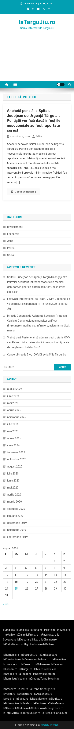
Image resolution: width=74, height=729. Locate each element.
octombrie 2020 (16, 459)
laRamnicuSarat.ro (44, 673)
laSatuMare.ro (55, 703)
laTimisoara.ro (11, 664)
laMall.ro (10, 634)
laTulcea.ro (49, 712)
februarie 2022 (16, 452)
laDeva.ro (57, 664)
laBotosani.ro (11, 703)
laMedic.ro (23, 629)
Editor (39, 136)
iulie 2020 (13, 473)
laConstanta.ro (12, 659)
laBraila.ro (26, 703)
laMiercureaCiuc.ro (45, 669)
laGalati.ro (44, 659)
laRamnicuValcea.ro (15, 678)
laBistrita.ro (55, 698)
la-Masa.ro (63, 629)
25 (16, 588)
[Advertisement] (37, 60)
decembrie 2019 (17, 522)
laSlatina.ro (22, 708)
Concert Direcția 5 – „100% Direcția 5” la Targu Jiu (36, 354)
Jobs (10, 240)
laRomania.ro (11, 654)
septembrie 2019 (17, 536)
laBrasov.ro (9, 689)
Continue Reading (25, 191)
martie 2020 (14, 501)
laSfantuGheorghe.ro (42, 689)
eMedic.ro (9, 629)
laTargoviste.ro (54, 708)
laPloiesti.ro (59, 659)
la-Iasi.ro (23, 689)
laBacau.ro (22, 698)
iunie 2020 (13, 480)
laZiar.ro (21, 634)
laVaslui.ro (10, 693)
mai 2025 (12, 431)
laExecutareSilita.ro (28, 639)
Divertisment (15, 226)
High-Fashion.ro (33, 644)
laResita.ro (39, 703)
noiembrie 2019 (16, 529)
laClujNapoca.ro (48, 654)
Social (10, 255)
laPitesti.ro (25, 673)
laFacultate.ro (48, 634)
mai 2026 (12, 403)
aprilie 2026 (14, 410)
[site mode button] (61, 84)
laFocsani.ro (10, 669)
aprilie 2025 (14, 438)
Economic (13, 233)
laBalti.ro (48, 644)
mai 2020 (12, 487)
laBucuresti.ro (29, 654)
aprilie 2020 (14, 494)
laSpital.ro (37, 629)
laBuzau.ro (28, 664)
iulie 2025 (13, 424)
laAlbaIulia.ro (24, 693)
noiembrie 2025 (16, 417)
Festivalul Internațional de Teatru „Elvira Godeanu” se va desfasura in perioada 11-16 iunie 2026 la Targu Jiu (38, 303)
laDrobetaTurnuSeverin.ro (44, 678)
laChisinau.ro (49, 639)
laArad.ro (8, 698)
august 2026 (14, 388)
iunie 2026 (13, 396)
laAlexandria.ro (43, 693)
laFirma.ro (32, 634)
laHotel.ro (50, 629)
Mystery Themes (49, 725)
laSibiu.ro (8, 708)
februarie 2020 (16, 508)
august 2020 (14, 466)
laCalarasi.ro (42, 664)
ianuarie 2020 (15, 515)
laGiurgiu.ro (26, 669)
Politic (10, 248)
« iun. (6, 604)
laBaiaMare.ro (38, 698)
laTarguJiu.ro (37, 22)
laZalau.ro (62, 712)
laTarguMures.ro (30, 712)
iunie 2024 (13, 445)
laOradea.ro (10, 673)
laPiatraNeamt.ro (13, 644)
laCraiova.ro (29, 659)
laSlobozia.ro (37, 708)
